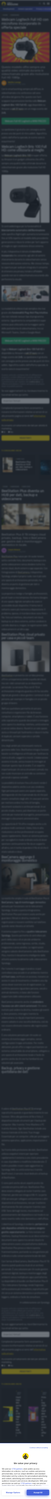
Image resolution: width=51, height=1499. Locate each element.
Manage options (13, 1492)
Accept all (38, 1492)
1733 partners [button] (17, 1469)
